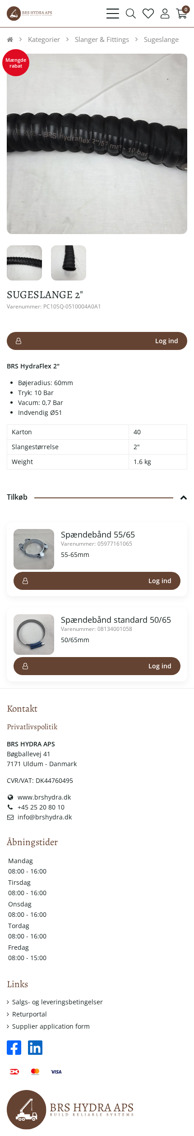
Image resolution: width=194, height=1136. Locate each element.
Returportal (29, 1014)
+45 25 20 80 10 (40, 807)
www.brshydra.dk (43, 797)
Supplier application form (51, 1026)
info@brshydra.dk (44, 817)
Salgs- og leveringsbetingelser (57, 1002)
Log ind (166, 340)
